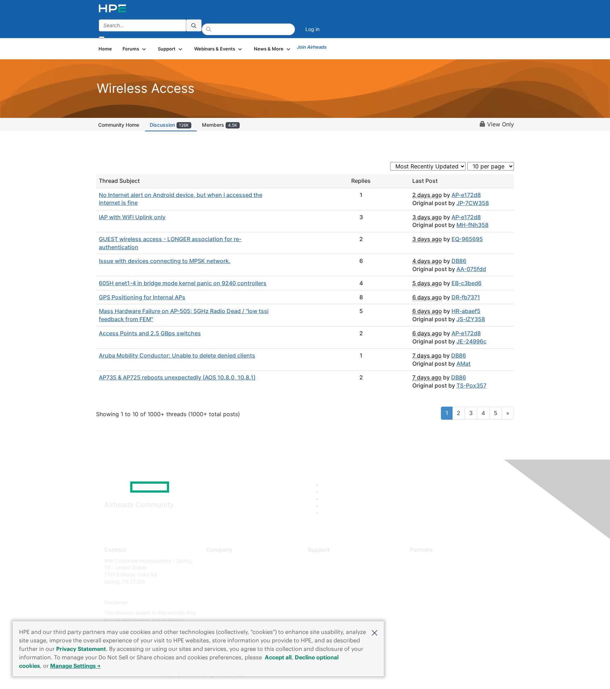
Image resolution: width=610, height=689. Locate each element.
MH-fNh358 (472, 224)
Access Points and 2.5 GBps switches (150, 333)
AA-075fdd (471, 268)
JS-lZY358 (470, 319)
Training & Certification (334, 582)
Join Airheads (312, 47)
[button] (374, 632)
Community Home (118, 125)
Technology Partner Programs (444, 592)
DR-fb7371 (465, 297)
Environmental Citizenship (235, 592)
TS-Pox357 (471, 385)
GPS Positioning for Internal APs (142, 297)
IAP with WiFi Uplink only (132, 217)
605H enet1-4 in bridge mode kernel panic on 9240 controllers (183, 283)
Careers (215, 571)
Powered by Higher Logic (406, 675)
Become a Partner (430, 571)
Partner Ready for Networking (444, 582)
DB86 (458, 260)
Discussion (169, 125)
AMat (463, 363)
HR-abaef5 (465, 310)
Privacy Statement (81, 648)
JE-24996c (471, 341)
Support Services (328, 561)
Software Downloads (331, 592)
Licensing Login (326, 602)
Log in (312, 29)
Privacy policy (222, 602)
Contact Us (219, 582)
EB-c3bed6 (466, 283)
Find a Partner (426, 561)
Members (219, 125)
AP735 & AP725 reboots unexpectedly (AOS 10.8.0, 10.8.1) (177, 377)
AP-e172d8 (466, 194)
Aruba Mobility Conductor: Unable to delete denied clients (177, 355)
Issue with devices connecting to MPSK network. (165, 260)
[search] (194, 25)
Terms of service (225, 613)
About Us (216, 561)
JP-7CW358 (472, 202)
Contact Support (327, 571)
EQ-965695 (467, 238)
